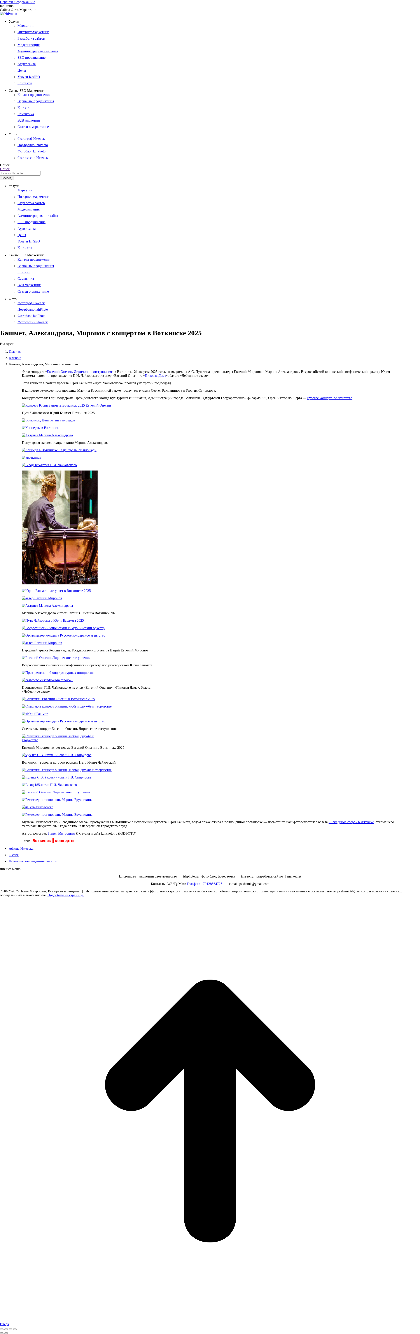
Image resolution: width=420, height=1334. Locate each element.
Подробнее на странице (65, 895)
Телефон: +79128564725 (204, 884)
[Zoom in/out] (15, 1329)
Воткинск (42, 840)
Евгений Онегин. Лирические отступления (79, 371)
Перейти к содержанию (17, 2)
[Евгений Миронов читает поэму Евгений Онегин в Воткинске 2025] (60, 740)
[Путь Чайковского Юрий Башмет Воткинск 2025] (66, 405)
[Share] (6, 1329)
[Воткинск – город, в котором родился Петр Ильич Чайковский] (56, 755)
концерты (64, 840)
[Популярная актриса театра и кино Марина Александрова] (47, 435)
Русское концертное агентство (329, 398)
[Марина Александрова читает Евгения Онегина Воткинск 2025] (47, 605)
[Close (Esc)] (2, 1329)
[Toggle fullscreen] (10, 1329)
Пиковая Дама (155, 375)
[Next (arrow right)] (6, 1333)
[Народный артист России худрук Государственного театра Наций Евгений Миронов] (42, 643)
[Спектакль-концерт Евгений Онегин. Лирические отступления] (63, 721)
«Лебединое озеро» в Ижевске (351, 822)
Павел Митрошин (61, 833)
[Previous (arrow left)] (2, 1333)
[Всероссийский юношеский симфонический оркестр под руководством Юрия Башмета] (56, 658)
